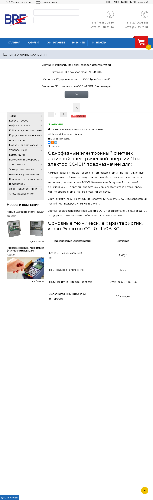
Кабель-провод (19, 120)
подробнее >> (36, 241)
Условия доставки (21, 2)
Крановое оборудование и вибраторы (24, 181)
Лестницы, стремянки (23, 188)
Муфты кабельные (20, 125)
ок (76, 94)
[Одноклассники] (52, 142)
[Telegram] (55, 142)
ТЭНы (12, 115)
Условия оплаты (50, 2)
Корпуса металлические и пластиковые (24, 138)
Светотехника (17, 164)
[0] (141, 42)
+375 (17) (102, 22)
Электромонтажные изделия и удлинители (24, 172)
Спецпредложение (21, 193)
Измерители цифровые (24, 159)
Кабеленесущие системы (25, 130)
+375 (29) (136, 22)
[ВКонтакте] (49, 142)
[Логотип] (17, 20)
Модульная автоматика (23, 145)
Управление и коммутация (18, 152)
